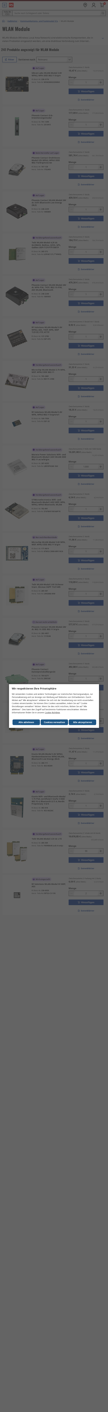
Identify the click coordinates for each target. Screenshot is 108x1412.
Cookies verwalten (54, 722)
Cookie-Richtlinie (52, 712)
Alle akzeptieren (82, 722)
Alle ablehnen (26, 722)
